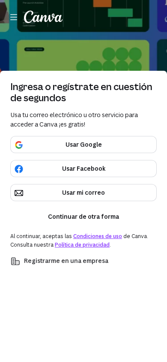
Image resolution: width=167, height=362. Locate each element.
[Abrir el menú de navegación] (14, 17)
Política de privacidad (82, 244)
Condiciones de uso (97, 236)
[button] (83, 261)
